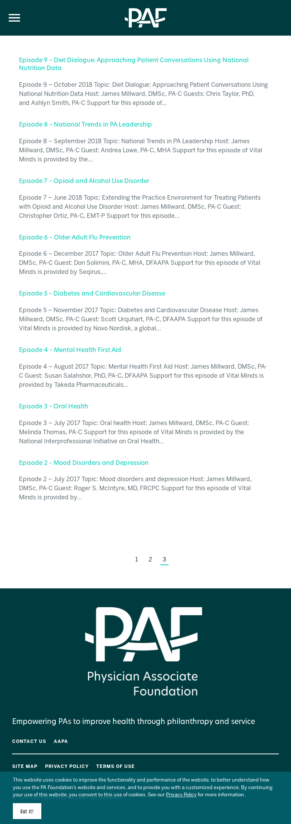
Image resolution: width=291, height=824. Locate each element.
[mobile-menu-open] (14, 17)
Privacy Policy (181, 794)
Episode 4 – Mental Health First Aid (70, 350)
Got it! (27, 811)
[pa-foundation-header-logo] (145, 26)
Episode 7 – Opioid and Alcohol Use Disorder (84, 181)
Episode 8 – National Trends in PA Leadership (85, 125)
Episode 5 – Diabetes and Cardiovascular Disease (92, 294)
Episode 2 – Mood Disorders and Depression (84, 463)
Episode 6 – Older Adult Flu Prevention (75, 238)
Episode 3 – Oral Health (53, 407)
